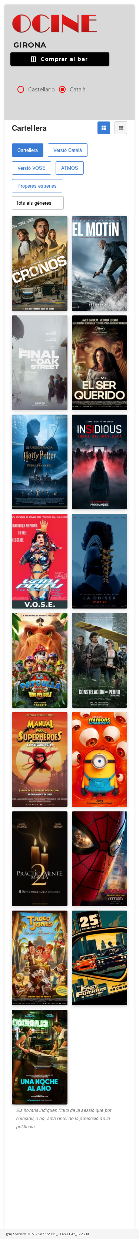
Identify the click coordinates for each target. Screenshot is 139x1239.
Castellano (41, 89)
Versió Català (67, 149)
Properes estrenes (37, 185)
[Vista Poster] (103, 127)
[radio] (20, 89)
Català (78, 89)
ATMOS (69, 167)
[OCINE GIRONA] (55, 24)
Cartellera (27, 149)
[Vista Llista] (121, 127)
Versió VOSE (31, 167)
